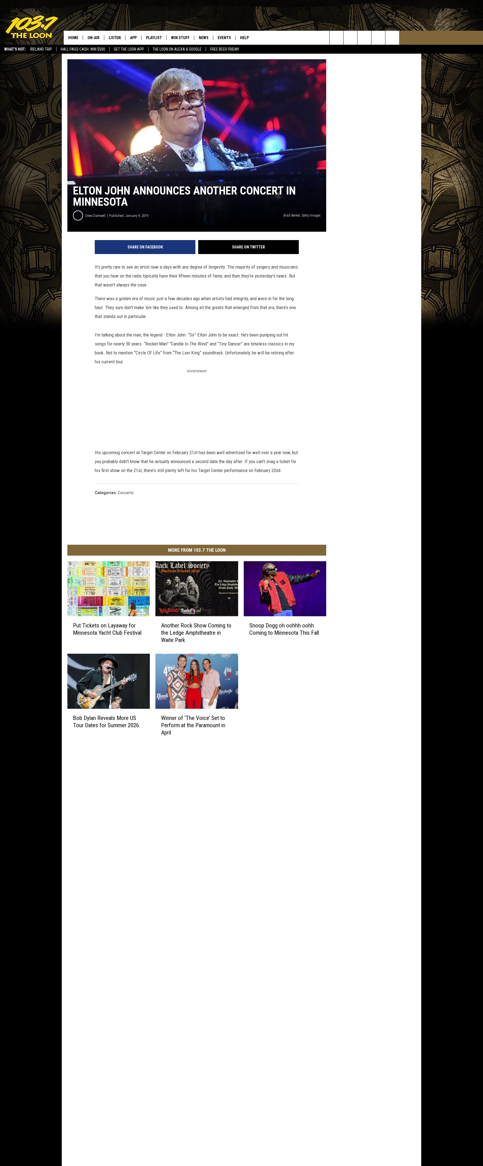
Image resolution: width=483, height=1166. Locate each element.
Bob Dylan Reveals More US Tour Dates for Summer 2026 (106, 722)
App (133, 37)
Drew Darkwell (95, 216)
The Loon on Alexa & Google (177, 49)
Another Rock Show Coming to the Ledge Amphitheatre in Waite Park (196, 632)
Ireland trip (41, 49)
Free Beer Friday (224, 49)
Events (224, 37)
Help (244, 37)
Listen (115, 37)
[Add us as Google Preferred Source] (350, 38)
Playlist (154, 37)
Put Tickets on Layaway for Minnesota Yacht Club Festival (107, 629)
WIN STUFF (180, 37)
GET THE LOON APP (129, 49)
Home (73, 37)
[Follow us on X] (378, 38)
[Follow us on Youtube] (392, 38)
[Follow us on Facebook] (364, 38)
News (204, 37)
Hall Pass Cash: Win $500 (83, 49)
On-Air (93, 37)
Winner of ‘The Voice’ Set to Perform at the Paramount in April (193, 725)
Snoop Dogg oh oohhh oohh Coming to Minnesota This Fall (284, 629)
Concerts (126, 492)
